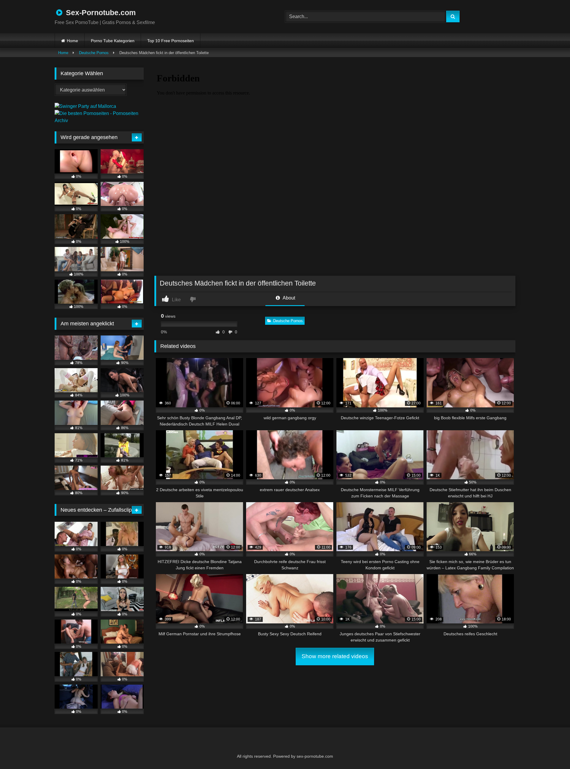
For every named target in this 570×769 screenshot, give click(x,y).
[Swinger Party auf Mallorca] (85, 106)
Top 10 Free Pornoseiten (170, 40)
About (288, 297)
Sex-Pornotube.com (100, 12)
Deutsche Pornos (94, 53)
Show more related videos (335, 656)
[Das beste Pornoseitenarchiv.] (99, 120)
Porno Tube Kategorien (112, 40)
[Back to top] (551, 751)
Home (72, 40)
